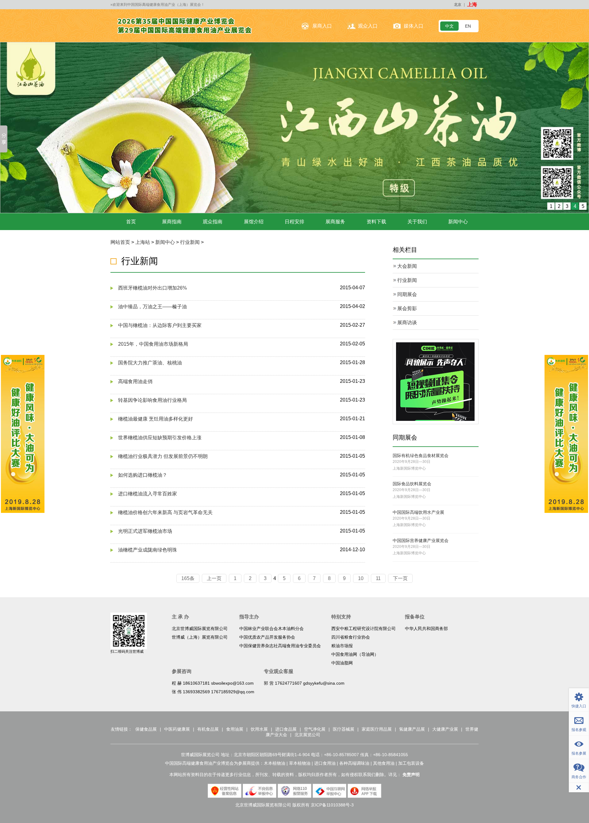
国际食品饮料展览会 (412, 483)
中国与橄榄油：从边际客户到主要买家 (160, 325)
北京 (457, 4)
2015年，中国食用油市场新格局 (153, 343)
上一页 (214, 578)
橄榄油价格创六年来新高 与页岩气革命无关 (165, 512)
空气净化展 (314, 728)
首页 (131, 221)
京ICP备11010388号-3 (332, 804)
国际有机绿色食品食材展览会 (420, 455)
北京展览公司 (307, 734)
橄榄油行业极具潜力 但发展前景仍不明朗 (163, 456)
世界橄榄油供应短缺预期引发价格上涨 (160, 437)
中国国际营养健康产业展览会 (420, 540)
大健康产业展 (445, 728)
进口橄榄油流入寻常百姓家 (147, 493)
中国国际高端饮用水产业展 (418, 512)
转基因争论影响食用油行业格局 (152, 399)
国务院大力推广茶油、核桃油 (150, 362)
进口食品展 (286, 728)
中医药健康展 (177, 728)
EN (468, 26)
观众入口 (368, 26)
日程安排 (294, 221)
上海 (472, 4)
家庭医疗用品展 (377, 728)
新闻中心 (458, 221)
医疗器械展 (343, 728)
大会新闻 (407, 265)
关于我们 (417, 221)
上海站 (142, 241)
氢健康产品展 (412, 728)
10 (361, 578)
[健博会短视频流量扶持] (435, 380)
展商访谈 (407, 322)
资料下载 (376, 221)
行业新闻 (190, 241)
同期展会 (407, 294)
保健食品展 (146, 728)
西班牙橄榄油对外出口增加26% (152, 287)
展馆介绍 (254, 221)
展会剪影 (407, 308)
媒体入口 (413, 26)
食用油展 (234, 728)
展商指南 (172, 221)
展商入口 (322, 26)
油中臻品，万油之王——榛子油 (152, 306)
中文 (449, 26)
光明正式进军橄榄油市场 (145, 530)
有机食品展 (208, 728)
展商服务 (335, 221)
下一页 (400, 578)
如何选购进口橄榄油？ (142, 474)
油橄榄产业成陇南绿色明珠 (147, 549)
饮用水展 (259, 728)
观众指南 (212, 221)
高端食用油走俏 (135, 381)
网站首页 (120, 241)
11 (378, 578)
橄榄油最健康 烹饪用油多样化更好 (155, 418)
